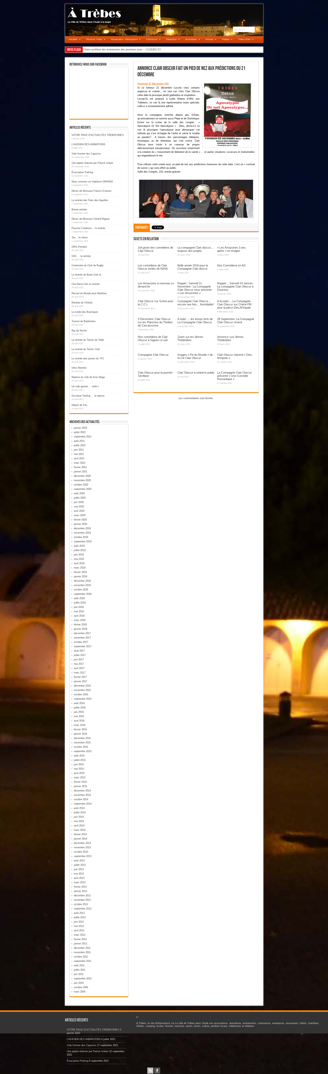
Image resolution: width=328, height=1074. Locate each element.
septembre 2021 (82, 436)
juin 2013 (79, 869)
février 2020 (80, 519)
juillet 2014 (80, 812)
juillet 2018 (80, 602)
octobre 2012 (81, 904)
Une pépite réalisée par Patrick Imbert (92, 163)
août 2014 (79, 808)
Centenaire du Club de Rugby (88, 265)
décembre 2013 (82, 843)
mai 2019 (79, 559)
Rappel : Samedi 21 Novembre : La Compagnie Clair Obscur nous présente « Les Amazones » (194, 288)
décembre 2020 (82, 475)
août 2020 (79, 493)
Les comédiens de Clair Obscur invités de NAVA (153, 267)
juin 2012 (79, 921)
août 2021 (79, 441)
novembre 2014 (82, 795)
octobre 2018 (81, 589)
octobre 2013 (81, 851)
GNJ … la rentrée (81, 256)
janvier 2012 (80, 943)
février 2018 (80, 624)
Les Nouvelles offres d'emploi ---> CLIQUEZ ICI (110, 49)
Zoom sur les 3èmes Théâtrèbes (190, 338)
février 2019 (80, 572)
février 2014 (80, 834)
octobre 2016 (81, 694)
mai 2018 (79, 611)
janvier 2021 (80, 471)
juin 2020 (79, 502)
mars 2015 (79, 777)
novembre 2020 (82, 480)
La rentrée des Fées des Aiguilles (90, 200)
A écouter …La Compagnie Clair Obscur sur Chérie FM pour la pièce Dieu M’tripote (234, 304)
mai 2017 (79, 663)
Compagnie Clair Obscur (153, 354)
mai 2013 (79, 873)
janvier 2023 (80, 427)
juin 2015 (79, 764)
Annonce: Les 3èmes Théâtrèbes (230, 338)
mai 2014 (79, 821)
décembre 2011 (82, 947)
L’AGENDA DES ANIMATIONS (88, 144)
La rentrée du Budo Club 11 (86, 274)
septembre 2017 (82, 646)
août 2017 (79, 650)
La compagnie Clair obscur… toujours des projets (195, 249)
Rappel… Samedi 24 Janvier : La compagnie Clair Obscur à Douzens (235, 286)
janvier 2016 (80, 733)
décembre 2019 (82, 528)
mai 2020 (79, 506)
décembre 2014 (82, 790)
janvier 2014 (80, 838)
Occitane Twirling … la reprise (88, 395)
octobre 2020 (81, 484)
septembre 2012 (82, 908)
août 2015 (79, 755)
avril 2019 (79, 563)
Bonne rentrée (79, 209)
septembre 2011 (82, 961)
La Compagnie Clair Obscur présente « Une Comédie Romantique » (234, 376)
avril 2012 (79, 930)
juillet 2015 (80, 760)
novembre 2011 (82, 952)
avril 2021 (79, 458)
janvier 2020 (80, 524)
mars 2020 (79, 515)
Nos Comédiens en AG (231, 265)
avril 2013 (79, 878)
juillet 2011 (79, 969)
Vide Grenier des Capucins (86, 153)
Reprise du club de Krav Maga (88, 377)
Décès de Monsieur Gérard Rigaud (90, 218)
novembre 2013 (82, 847)
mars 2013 (79, 882)
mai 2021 (79, 454)
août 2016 (79, 703)
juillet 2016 (80, 707)
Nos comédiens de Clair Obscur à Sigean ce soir (153, 338)
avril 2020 (79, 510)
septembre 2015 (82, 751)
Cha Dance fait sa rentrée (86, 284)
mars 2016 (79, 725)
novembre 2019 (82, 532)
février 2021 (80, 467)
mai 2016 (79, 716)
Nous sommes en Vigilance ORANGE (92, 181)
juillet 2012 (80, 917)
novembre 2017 (82, 637)
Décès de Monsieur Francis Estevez (92, 190)
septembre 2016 (82, 698)
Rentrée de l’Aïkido (82, 302)
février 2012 (80, 939)
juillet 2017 (80, 655)
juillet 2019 (80, 550)
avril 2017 (79, 668)
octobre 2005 (81, 987)
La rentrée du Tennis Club (86, 349)
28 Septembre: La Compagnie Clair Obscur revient (235, 320)
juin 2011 (79, 974)
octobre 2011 (81, 956)
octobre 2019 (81, 537)
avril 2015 (79, 773)
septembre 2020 (82, 489)
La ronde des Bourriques (85, 311)
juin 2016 (79, 711)
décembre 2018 (82, 580)
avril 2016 (79, 720)
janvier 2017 (80, 681)
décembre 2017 (82, 633)
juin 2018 (79, 607)
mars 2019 (79, 567)
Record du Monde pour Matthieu (89, 293)
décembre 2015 (82, 738)
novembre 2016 (82, 690)
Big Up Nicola (79, 330)
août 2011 (79, 965)
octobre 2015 (81, 746)
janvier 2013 (80, 891)
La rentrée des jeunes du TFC (88, 358)
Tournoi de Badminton (83, 321)
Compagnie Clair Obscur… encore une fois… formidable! (195, 302)
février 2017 (80, 677)
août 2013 (79, 860)
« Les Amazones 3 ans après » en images (231, 249)
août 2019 (79, 545)
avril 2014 (79, 825)
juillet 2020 (80, 497)
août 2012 (79, 913)
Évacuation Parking (82, 172)
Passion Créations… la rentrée (88, 228)
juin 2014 (79, 816)
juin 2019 (79, 554)
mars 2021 (79, 462)
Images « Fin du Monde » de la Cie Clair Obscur (195, 356)
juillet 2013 (80, 864)
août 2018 (79, 598)
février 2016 (80, 729)
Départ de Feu (79, 405)
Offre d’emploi (79, 246)
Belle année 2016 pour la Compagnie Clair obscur (192, 267)
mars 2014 (79, 829)
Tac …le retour (80, 237)
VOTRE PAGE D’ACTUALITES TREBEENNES (98, 135)
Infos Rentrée (79, 367)
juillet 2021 (80, 445)
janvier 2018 (80, 628)
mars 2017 (79, 672)
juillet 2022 (80, 432)
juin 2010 (79, 982)
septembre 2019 (82, 541)
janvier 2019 (80, 576)
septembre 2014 (82, 803)
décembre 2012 (82, 895)
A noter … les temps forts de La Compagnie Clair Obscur (195, 320)
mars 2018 (79, 620)
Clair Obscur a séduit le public (195, 372)
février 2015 (80, 781)
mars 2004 (79, 991)
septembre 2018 (82, 593)
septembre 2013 (82, 856)
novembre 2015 (82, 742)
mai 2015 (79, 768)
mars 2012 (79, 934)
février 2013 (80, 886)
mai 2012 (79, 926)
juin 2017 (79, 659)
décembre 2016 (82, 685)
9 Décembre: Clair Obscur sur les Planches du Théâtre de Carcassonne (155, 322)
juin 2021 (79, 449)
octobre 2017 (81, 642)
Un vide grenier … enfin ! (85, 386)
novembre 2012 (82, 899)
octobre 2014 (81, 799)
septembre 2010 (82, 978)
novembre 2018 (82, 585)
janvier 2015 (80, 786)
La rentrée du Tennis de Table (88, 339)
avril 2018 (79, 615)
